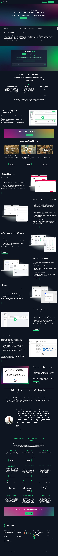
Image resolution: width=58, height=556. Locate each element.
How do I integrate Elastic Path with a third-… (22, 57)
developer (24, 53)
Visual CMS (6, 535)
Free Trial (48, 532)
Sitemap (18, 551)
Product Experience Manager (8, 532)
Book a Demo (51, 1)
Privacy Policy (13, 551)
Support (48, 540)
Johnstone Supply (19, 532)
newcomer (33, 53)
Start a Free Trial (29, 513)
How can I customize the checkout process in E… (22, 59)
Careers (48, 541)
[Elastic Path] (5, 2)
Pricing (48, 543)
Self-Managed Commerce (8, 541)
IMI (17, 535)
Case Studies (19, 530)
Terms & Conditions (7, 551)
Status (48, 537)
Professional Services (50, 538)
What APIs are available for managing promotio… (36, 59)
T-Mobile (18, 537)
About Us (48, 534)
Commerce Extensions (7, 533)
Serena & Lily (19, 536)
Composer (5, 536)
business (29, 53)
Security (48, 535)
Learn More (36, 226)
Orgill (18, 533)
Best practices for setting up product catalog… (35, 57)
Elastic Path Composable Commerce (9, 530)
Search (5, 537)
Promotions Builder (7, 540)
